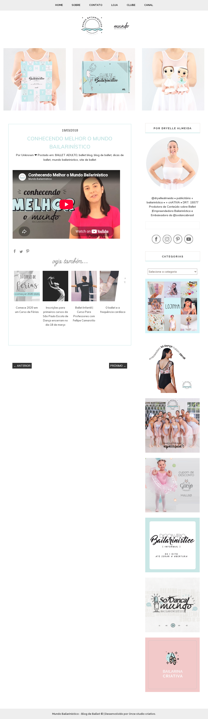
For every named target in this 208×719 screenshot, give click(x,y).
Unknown (27, 155)
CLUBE (131, 5)
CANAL (148, 5)
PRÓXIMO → (118, 365)
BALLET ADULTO (66, 155)
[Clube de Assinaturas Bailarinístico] (104, 109)
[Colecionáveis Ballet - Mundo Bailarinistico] (173, 109)
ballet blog (85, 155)
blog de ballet (103, 155)
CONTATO (95, 5)
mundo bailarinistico (65, 160)
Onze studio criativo (142, 713)
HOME (59, 5)
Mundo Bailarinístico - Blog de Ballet (76, 713)
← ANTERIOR (22, 365)
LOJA (114, 5)
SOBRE (76, 5)
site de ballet (87, 160)
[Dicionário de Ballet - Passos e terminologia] (34, 109)
